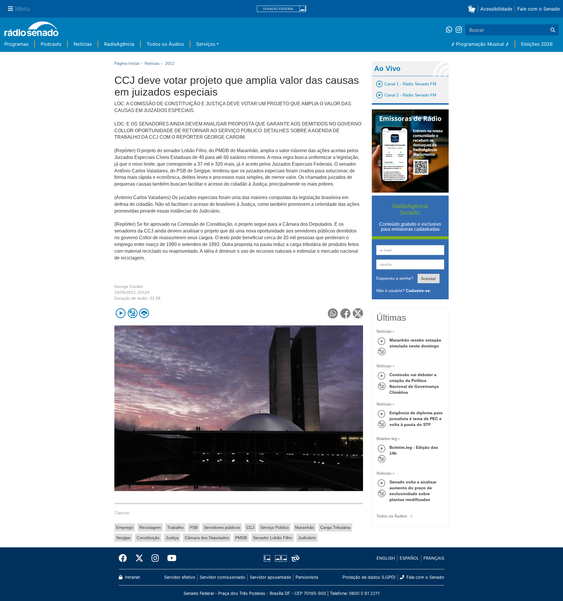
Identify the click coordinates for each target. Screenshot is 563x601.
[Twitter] (139, 558)
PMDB (241, 537)
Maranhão (304, 527)
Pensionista (307, 577)
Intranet (132, 577)
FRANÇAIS (433, 558)
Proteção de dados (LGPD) (369, 577)
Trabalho (175, 527)
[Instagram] (459, 30)
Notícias (83, 44)
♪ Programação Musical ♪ (480, 44)
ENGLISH (386, 558)
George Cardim (128, 286)
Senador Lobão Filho (272, 537)
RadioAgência (119, 44)
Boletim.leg (387, 438)
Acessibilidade (496, 9)
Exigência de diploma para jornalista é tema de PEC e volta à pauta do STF (415, 418)
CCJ (250, 527)
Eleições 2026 (537, 44)
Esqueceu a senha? (394, 278)
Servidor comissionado (222, 577)
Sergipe (123, 537)
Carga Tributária (335, 527)
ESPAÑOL (409, 558)
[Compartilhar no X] (358, 313)
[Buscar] (553, 30)
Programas (16, 44)
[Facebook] (125, 558)
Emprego (124, 527)
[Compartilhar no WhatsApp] (333, 313)
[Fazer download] (144, 313)
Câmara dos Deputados (207, 537)
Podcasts (51, 44)
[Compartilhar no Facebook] (345, 313)
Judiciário (307, 537)
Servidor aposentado (270, 577)
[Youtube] (170, 558)
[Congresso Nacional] (280, 558)
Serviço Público (274, 527)
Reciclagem (150, 527)
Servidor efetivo (179, 577)
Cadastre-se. (418, 290)
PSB (194, 527)
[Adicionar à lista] (132, 313)
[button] (473, 9)
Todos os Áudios (165, 44)
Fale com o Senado (538, 9)
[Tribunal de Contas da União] (294, 558)
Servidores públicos (222, 527)
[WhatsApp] (451, 30)
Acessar (428, 278)
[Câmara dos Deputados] (268, 558)
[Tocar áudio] (120, 313)
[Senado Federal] (281, 9)
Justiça (172, 537)
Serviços (205, 44)
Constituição (148, 537)
